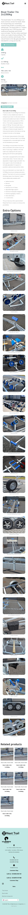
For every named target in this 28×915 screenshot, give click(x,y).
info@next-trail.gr (14, 867)
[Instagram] (3, 884)
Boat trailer (9, 103)
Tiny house (5, 890)
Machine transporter (7, 896)
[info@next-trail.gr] (14, 865)
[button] (24, 86)
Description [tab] (7, 107)
